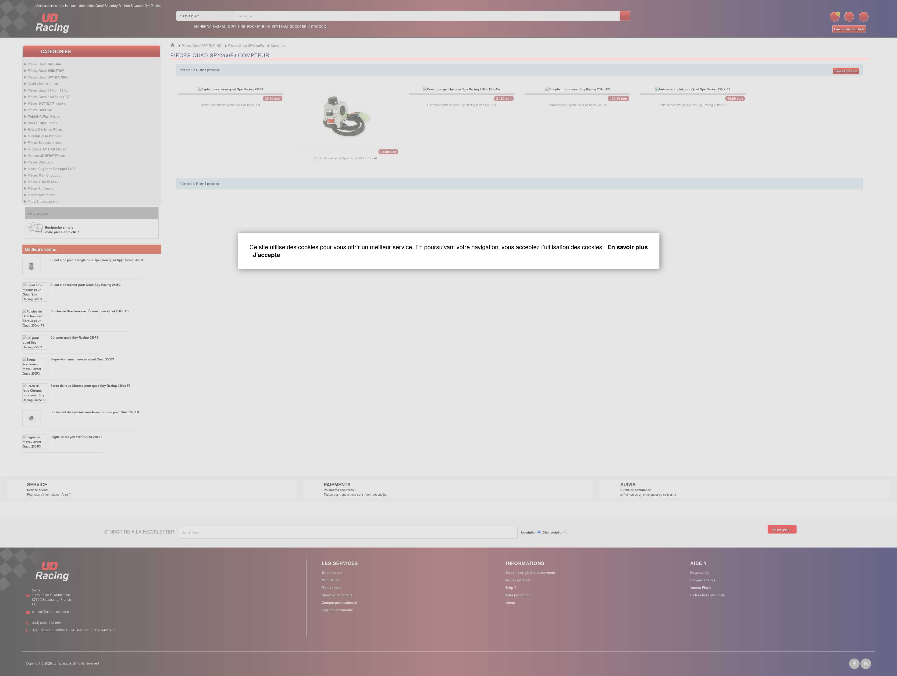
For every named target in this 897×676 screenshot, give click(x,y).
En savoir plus (627, 246)
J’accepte (266, 254)
